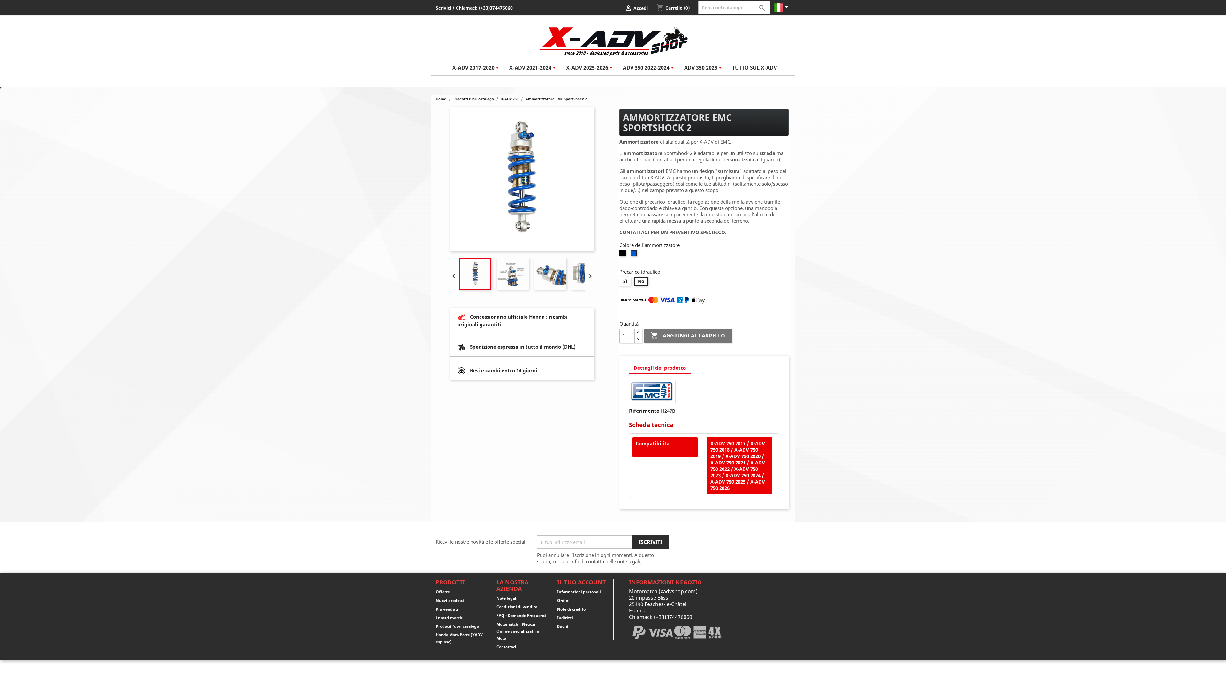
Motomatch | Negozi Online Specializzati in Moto (517, 631)
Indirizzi (565, 617)
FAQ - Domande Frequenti (521, 615)
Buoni (562, 626)
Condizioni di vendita (516, 607)
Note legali (507, 598)
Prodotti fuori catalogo (457, 626)
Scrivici (443, 8)
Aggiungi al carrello (688, 335)
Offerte (443, 592)
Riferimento (644, 411)
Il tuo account (581, 582)
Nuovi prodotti (450, 600)
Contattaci (506, 646)
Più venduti (447, 609)
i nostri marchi (450, 617)
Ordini (563, 600)
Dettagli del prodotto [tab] (660, 368)
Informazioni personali (579, 592)
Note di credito (571, 609)
